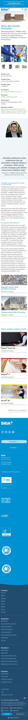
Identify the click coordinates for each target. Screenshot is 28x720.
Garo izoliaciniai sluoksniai (8, 623)
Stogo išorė (4, 653)
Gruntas (3, 640)
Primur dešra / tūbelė (19, 113)
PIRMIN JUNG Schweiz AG (9, 97)
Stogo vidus (4, 650)
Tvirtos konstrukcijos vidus (8, 655)
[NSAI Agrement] (14, 483)
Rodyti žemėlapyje (6, 462)
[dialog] (14, 708)
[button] (2, 432)
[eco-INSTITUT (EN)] (14, 500)
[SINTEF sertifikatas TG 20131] (14, 550)
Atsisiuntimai (4, 673)
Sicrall (3, 604)
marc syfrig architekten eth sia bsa (11, 91)
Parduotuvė (13, 441)
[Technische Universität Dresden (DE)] (14, 516)
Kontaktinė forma (6, 464)
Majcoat (3, 598)
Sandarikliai (4, 637)
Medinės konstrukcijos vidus (9, 661)
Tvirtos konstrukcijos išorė (8, 658)
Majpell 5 (15, 109)
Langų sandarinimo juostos (9, 635)
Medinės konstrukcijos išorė (9, 664)
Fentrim (3, 593)
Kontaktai (13, 447)
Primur (3, 609)
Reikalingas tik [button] (20, 714)
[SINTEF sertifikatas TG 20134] (14, 569)
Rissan (8, 111)
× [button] (26, 698)
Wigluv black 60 (6, 109)
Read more (22, 705)
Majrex (3, 595)
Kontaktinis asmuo (6, 682)
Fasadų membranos (7, 629)
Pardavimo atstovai (6, 679)
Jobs (2, 692)
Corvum (14, 111)
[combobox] (24, 698)
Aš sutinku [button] (6, 714)
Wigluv (3, 111)
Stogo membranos (6, 626)
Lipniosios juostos (6, 632)
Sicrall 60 (22, 109)
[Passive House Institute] (14, 532)
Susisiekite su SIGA (6, 694)
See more (3, 612)
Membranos (4, 621)
